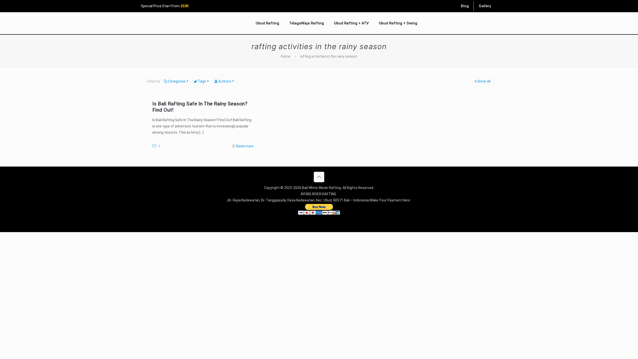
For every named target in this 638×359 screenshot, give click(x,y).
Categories (177, 81)
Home (285, 56)
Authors (224, 81)
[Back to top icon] (319, 177)
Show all (483, 81)
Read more (244, 146)
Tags (202, 81)
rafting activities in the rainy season (328, 56)
